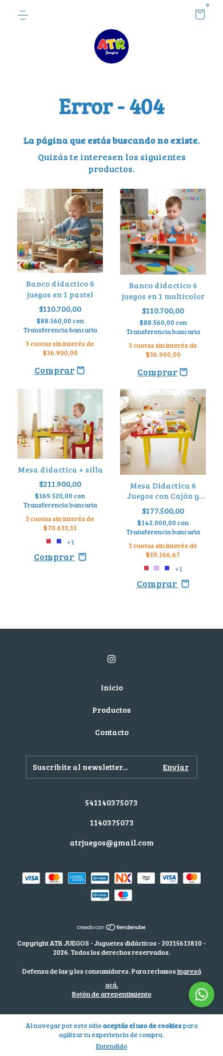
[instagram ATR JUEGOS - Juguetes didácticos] (111, 659)
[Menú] (25, 15)
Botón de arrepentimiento (112, 993)
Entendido (112, 1045)
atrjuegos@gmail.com (112, 842)
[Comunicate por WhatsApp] (201, 994)
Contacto (112, 732)
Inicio (112, 687)
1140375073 (112, 822)
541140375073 (111, 802)
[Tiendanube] (112, 928)
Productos (111, 709)
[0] (198, 16)
